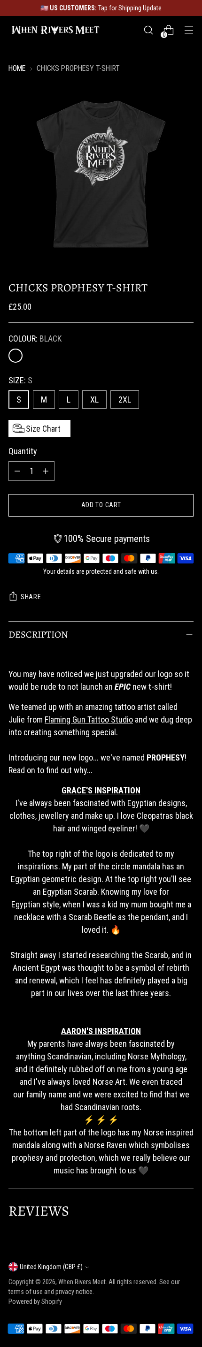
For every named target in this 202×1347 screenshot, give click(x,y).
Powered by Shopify (35, 1301)
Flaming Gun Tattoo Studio (89, 719)
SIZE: (20, 380)
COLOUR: (35, 338)
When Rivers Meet (82, 1282)
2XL (124, 399)
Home (16, 68)
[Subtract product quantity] (17, 471)
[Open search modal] (148, 30)
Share (31, 597)
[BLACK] (15, 356)
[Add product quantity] (45, 471)
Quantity (22, 451)
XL (94, 399)
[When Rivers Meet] (55, 30)
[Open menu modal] (188, 30)
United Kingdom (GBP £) (51, 1267)
